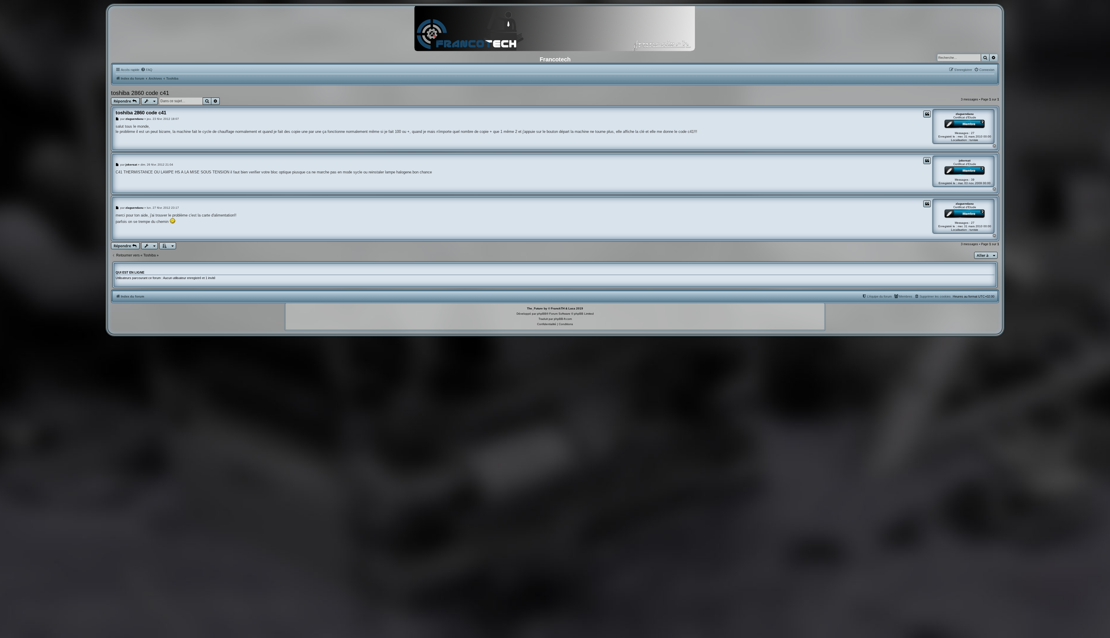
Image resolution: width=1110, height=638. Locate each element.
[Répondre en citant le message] (927, 114)
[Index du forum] (555, 30)
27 (972, 133)
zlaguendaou (965, 114)
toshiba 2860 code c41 (140, 93)
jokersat (964, 160)
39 (972, 179)
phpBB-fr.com (563, 318)
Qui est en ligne (130, 272)
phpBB (541, 313)
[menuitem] (146, 69)
